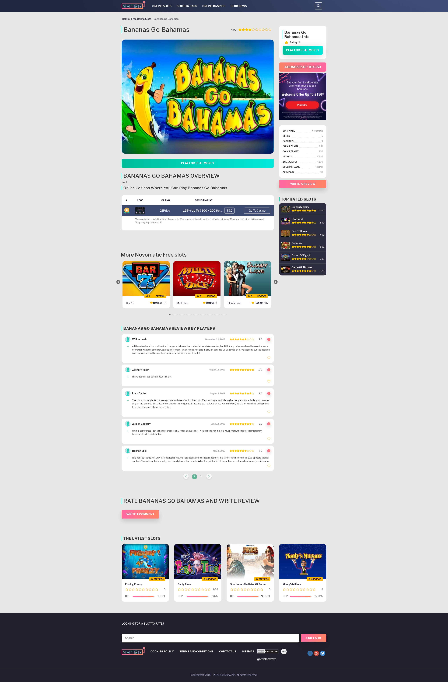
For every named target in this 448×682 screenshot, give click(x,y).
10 (201, 314)
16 (222, 314)
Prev (118, 282)
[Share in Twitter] (322, 653)
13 (212, 314)
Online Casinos (213, 6)
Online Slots (162, 6)
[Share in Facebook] (310, 653)
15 (219, 314)
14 (215, 314)
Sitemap (248, 651)
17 (226, 314)
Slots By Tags (187, 6)
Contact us (227, 651)
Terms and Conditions (196, 651)
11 (205, 314)
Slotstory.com (227, 674)
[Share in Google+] (316, 653)
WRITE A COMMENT (140, 514)
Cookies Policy (162, 651)
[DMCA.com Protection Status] (267, 651)
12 (208, 314)
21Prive (165, 210)
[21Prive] (140, 210)
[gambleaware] (266, 658)
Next (276, 282)
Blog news (239, 6)
